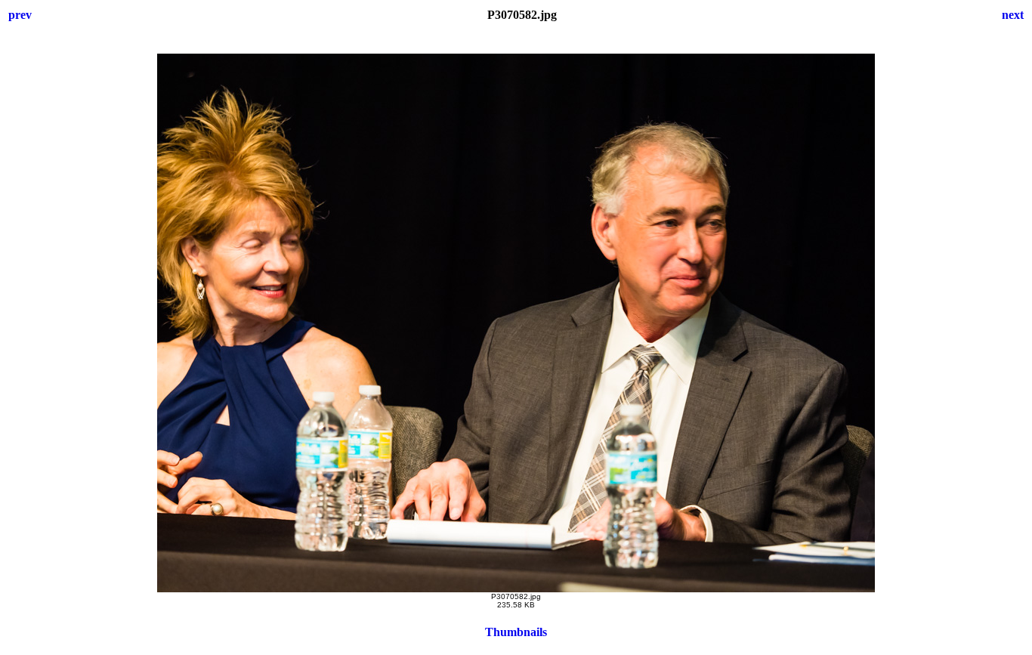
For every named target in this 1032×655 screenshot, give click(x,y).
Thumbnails (516, 632)
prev (20, 14)
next (1013, 14)
